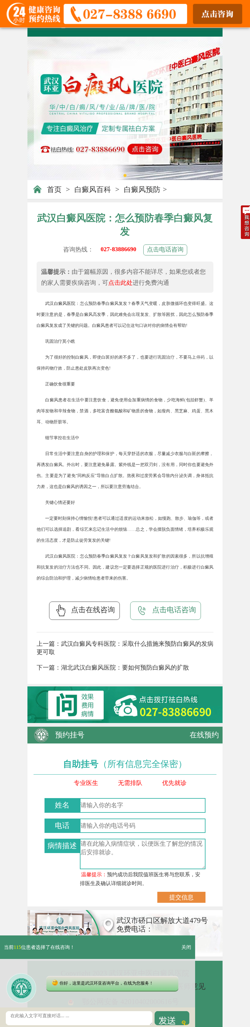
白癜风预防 (142, 189)
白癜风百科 (92, 189)
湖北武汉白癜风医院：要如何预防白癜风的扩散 (125, 667)
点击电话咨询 (165, 249)
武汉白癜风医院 (60, 303)
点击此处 (120, 282)
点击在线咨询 (93, 610)
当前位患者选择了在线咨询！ (39, 947)
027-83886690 (118, 249)
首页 (54, 189)
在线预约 (204, 735)
